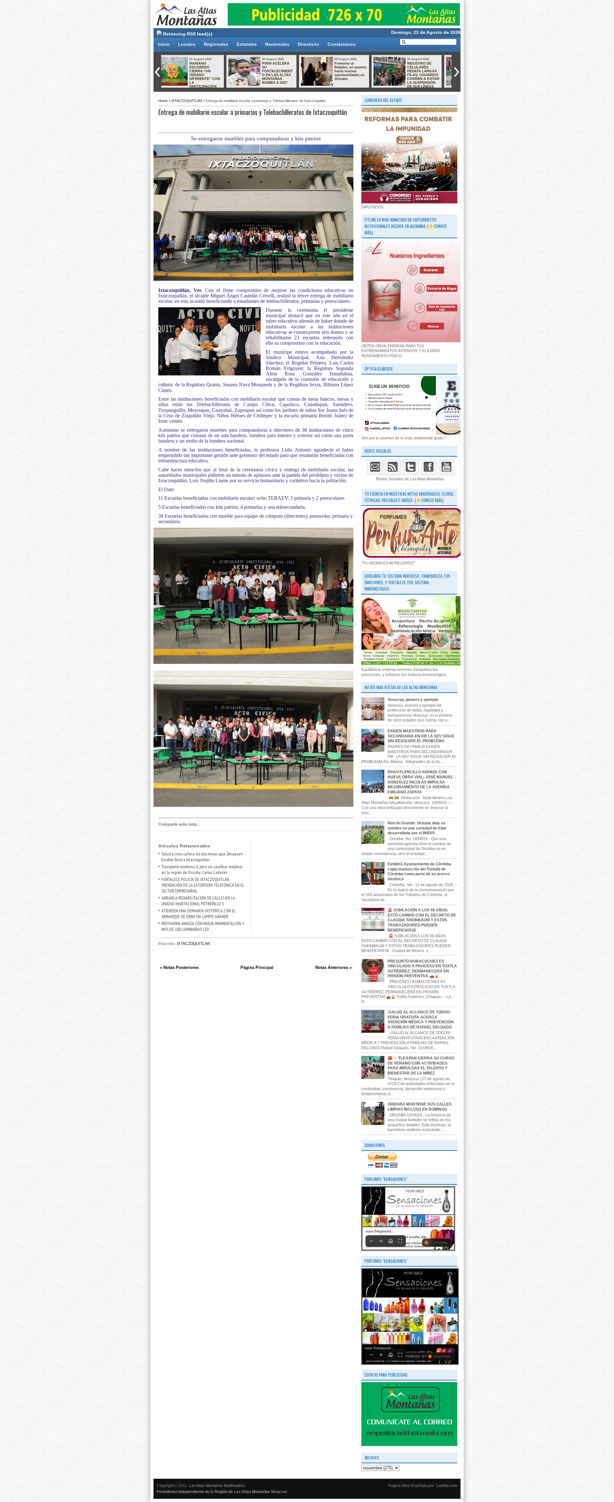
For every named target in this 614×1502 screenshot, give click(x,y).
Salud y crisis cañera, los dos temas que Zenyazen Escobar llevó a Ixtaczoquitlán (202, 856)
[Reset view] (390, 1241)
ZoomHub (438, 1242)
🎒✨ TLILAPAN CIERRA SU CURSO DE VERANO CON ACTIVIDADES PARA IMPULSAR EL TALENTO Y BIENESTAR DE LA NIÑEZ (421, 1065)
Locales (186, 44)
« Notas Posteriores (179, 967)
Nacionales (277, 44)
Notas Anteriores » (333, 967)
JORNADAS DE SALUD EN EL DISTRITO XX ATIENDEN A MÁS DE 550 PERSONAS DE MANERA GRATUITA (360, 74)
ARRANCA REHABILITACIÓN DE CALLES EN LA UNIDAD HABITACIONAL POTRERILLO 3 (198, 901)
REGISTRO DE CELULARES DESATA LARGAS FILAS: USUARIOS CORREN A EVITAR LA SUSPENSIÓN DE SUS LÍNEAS (287, 74)
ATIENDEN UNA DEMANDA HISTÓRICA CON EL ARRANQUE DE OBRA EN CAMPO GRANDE (198, 913)
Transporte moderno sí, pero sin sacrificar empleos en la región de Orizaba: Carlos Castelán (201, 869)
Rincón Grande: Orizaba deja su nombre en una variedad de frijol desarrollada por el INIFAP (417, 828)
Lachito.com (446, 1485)
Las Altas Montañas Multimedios (217, 1485)
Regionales (216, 44)
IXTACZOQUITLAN (186, 101)
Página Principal (256, 967)
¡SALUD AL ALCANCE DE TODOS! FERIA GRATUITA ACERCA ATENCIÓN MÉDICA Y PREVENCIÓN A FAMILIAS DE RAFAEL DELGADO (421, 1019)
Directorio (308, 44)
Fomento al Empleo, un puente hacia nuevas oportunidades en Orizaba (215, 71)
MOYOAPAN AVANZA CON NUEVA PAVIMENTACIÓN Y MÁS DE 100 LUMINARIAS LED (202, 926)
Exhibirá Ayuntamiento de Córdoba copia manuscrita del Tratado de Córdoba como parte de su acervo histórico (419, 871)
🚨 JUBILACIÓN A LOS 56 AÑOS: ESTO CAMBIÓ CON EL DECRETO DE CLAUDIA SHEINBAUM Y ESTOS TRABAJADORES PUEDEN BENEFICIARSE (422, 920)
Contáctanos (341, 44)
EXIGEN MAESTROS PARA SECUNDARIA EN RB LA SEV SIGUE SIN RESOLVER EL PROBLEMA (421, 736)
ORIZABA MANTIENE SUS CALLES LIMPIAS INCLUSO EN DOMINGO (420, 1107)
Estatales (247, 44)
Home (163, 101)
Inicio (164, 44)
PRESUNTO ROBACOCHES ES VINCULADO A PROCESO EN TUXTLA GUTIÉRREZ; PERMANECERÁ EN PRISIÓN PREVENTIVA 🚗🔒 (422, 969)
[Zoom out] (371, 1241)
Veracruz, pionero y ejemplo (413, 699)
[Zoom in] (380, 1241)
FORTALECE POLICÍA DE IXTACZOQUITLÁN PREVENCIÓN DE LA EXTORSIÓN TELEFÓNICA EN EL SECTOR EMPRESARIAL (202, 885)
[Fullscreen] (400, 1241)
